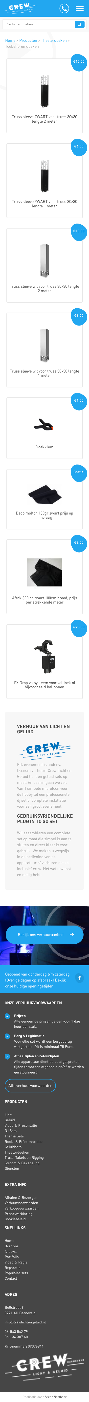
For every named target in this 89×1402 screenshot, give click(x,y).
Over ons (12, 1246)
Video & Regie (16, 1262)
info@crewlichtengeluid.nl (25, 1322)
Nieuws (11, 1252)
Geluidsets (13, 1147)
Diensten (12, 1168)
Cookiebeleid (15, 1219)
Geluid (10, 1120)
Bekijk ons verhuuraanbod (41, 935)
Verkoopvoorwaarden (22, 1208)
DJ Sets (11, 1131)
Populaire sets (16, 1273)
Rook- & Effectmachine (24, 1142)
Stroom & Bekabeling (22, 1163)
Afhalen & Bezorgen (21, 1198)
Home (9, 1241)
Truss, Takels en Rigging (24, 1158)
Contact (11, 1278)
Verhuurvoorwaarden (21, 1203)
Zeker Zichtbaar (55, 1397)
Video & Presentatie (21, 1125)
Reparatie (13, 1268)
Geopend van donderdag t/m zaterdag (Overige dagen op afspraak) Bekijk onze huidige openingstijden (37, 980)
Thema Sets (14, 1136)
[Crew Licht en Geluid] (20, 8)
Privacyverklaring (18, 1214)
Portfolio (12, 1257)
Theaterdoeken (17, 1152)
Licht (9, 1115)
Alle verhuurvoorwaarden (30, 1085)
